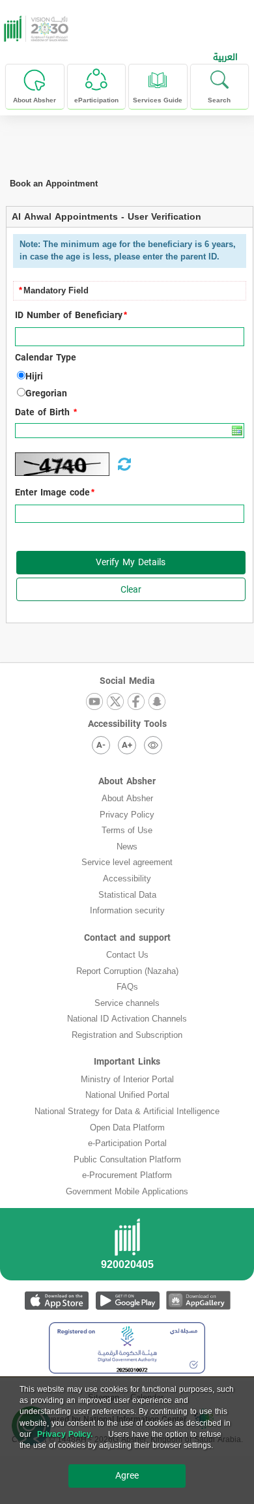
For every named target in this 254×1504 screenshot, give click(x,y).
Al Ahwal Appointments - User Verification (106, 217)
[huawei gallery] (198, 1300)
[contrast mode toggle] (153, 745)
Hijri (34, 376)
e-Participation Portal (127, 1143)
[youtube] (94, 702)
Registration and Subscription (127, 1035)
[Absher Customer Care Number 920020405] (127, 1248)
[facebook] (136, 702)
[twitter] (115, 702)
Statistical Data (127, 895)
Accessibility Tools (127, 724)
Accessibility (127, 878)
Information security (127, 910)
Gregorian (46, 393)
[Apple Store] (56, 1300)
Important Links (127, 1062)
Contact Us (127, 955)
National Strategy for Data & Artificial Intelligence (127, 1111)
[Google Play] (127, 1300)
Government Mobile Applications (127, 1191)
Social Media (127, 681)
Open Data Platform (127, 1127)
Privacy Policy (127, 814)
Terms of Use (127, 830)
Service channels (127, 1003)
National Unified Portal (127, 1095)
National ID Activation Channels (127, 1018)
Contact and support (127, 938)
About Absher (127, 781)
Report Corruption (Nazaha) (127, 971)
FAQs (127, 987)
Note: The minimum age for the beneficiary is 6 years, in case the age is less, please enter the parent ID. (128, 250)
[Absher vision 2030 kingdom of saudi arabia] (34, 29)
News (127, 846)
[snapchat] (157, 702)
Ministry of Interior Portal (127, 1079)
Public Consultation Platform (127, 1159)
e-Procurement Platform (127, 1175)
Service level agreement (127, 862)
